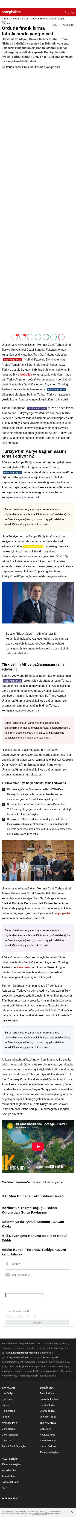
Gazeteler (45, 1428)
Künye (5, 1405)
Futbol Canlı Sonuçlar (14, 1446)
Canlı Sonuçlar (10, 1434)
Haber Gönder (48, 1440)
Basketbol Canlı (10, 1481)
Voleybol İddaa (48, 1416)
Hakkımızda (8, 1410)
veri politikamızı (39, 1514)
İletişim (6, 1416)
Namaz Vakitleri (48, 1446)
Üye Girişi (7, 1393)
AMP (4, 1487)
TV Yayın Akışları (49, 1452)
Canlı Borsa (8, 1428)
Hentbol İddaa (47, 1405)
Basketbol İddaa (49, 1399)
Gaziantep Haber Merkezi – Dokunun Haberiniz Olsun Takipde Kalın (33, 20)
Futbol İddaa (47, 1393)
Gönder (37, 1322)
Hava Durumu (47, 1434)
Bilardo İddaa (47, 1410)
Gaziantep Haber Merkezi (23, 1352)
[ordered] (19, 1316)
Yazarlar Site (9, 1470)
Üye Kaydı (7, 1399)
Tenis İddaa (8, 1476)
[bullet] (22, 1316)
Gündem (6, 23)
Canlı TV (6, 1440)
